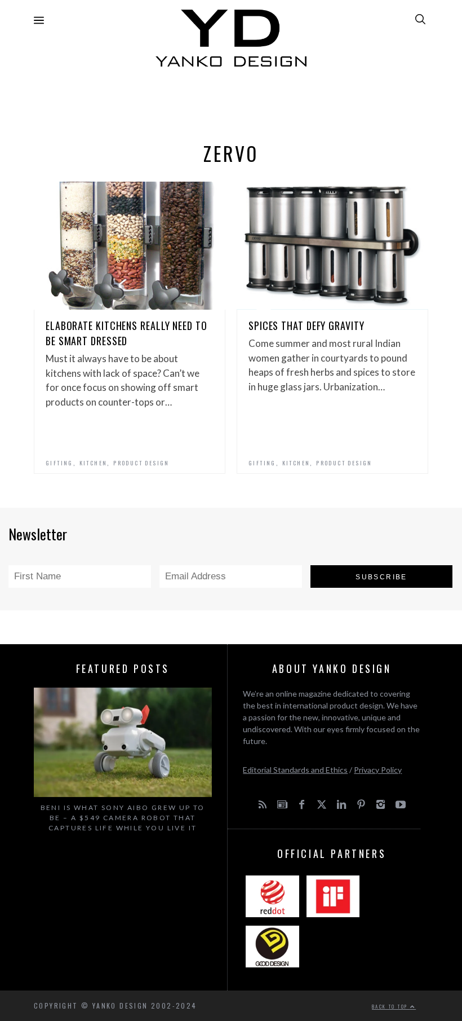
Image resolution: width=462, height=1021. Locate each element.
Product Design (141, 463)
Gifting (59, 463)
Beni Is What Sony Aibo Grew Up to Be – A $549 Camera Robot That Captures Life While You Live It (123, 817)
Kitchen (93, 463)
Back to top (391, 1006)
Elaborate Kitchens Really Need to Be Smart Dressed (126, 333)
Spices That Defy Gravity (306, 325)
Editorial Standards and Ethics (295, 769)
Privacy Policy (378, 769)
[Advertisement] (231, 101)
